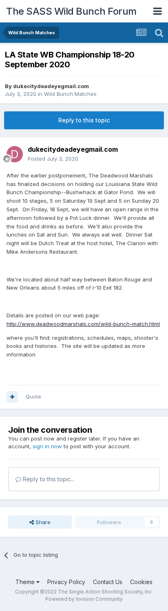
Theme (25, 581)
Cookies (141, 581)
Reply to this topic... (48, 479)
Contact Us (107, 581)
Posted (53, 158)
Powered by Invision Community (84, 599)
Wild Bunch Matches (70, 94)
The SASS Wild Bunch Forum (71, 11)
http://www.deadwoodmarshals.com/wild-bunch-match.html (83, 324)
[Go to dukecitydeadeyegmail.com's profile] (15, 154)
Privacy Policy (66, 581)
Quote (33, 396)
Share (42, 522)
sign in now (47, 446)
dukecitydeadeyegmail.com (51, 86)
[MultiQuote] (12, 397)
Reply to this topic (84, 120)
